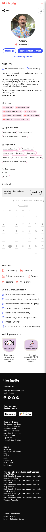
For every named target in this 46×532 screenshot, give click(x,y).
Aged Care (8, 438)
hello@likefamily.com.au (14, 390)
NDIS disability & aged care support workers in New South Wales (22, 477)
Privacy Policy (9, 516)
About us (7, 449)
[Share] (41, 11)
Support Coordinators (12, 440)
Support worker (10, 428)
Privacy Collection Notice (14, 519)
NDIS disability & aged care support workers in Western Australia (22, 499)
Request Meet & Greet (30, 51)
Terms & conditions (12, 514)
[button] (23, 83)
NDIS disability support (12, 433)
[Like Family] (9, 3)
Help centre (8, 463)
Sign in (35, 192)
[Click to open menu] (42, 3)
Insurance (8, 460)
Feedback (8, 465)
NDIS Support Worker (12, 431)
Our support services (12, 424)
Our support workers (12, 426)
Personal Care (9, 435)
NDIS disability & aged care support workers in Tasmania (21, 494)
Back (8, 11)
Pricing (6, 458)
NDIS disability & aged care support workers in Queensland (21, 486)
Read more (6, 95)
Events (6, 456)
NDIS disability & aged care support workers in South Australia (22, 490)
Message (9, 51)
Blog (5, 453)
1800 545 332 (9, 393)
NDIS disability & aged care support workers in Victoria (21, 481)
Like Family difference (12, 451)
